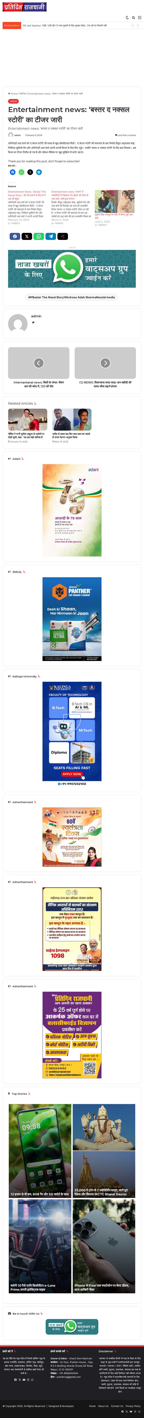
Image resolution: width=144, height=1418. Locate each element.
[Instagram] (28, 1380)
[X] (20, 1380)
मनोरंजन (22, 93)
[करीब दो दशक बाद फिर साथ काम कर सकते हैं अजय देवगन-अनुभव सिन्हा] (72, 420)
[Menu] (139, 17)
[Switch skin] (127, 17)
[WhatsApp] (32, 1380)
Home (13, 93)
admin (17, 135)
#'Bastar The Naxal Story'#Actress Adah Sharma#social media (72, 297)
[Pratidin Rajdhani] (25, 6)
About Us (103, 1406)
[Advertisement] (72, 59)
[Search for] (133, 17)
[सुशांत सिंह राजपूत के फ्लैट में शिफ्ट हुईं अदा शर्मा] (115, 201)
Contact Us (117, 1406)
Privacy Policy (133, 1406)
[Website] (33, 322)
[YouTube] (24, 1380)
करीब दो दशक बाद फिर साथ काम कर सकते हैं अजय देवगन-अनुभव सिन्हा (71, 435)
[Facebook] (16, 1380)
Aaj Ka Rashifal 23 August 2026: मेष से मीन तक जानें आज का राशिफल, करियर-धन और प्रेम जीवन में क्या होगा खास (75, 25)
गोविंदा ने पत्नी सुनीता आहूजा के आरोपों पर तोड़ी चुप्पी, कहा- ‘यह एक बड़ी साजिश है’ (26, 435)
